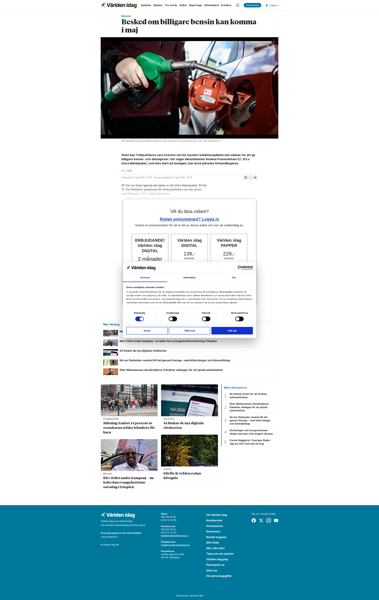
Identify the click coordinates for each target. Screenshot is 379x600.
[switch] (173, 319)
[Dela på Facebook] (245, 177)
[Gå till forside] (119, 5)
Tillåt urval (189, 330)
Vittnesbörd (211, 5)
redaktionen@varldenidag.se (175, 545)
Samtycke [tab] (145, 277)
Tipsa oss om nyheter (220, 553)
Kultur (183, 5)
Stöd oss (211, 570)
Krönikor (226, 5)
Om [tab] (234, 277)
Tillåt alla (232, 330)
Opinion (157, 5)
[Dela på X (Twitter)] (250, 177)
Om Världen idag (216, 514)
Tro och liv (171, 5)
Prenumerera (214, 526)
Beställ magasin (216, 537)
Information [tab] (189, 277)
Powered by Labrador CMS (189, 595)
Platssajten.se (215, 564)
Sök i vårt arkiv (215, 548)
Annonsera (213, 531)
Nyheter (146, 5)
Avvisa (147, 330)
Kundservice (214, 520)
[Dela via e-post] (255, 177)
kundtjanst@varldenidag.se (174, 535)
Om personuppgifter (219, 576)
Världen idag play (217, 559)
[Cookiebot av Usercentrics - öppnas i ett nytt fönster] (240, 268)
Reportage (195, 5)
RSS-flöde (212, 542)
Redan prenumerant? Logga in (189, 219)
